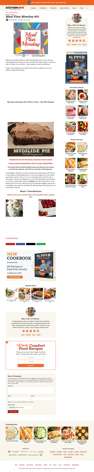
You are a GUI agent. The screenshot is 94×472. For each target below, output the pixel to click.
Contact (38, 334)
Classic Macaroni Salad (82, 154)
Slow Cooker (71, 454)
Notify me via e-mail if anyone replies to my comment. (21, 402)
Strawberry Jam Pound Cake (83, 117)
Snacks (77, 454)
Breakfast (71, 451)
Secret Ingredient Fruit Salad (82, 133)
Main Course (83, 451)
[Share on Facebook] (20, 244)
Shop (33, 334)
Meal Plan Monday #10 (50, 301)
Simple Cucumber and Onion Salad (40, 441)
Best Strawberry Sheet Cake (70, 117)
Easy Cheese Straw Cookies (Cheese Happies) (82, 442)
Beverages (59, 451)
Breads (65, 451)
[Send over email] (41, 244)
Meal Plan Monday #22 (37, 301)
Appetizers (52, 451)
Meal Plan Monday (13, 12)
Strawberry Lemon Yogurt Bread (70, 101)
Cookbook (28, 334)
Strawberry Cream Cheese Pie (83, 101)
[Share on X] (30, 244)
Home (7, 12)
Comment (10, 386)
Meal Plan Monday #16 (11, 300)
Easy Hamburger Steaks (82, 186)
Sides (64, 454)
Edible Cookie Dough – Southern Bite (19, 194)
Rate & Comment (10, 14)
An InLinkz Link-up (12, 238)
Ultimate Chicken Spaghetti (70, 170)
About (22, 334)
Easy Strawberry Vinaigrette (70, 133)
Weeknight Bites (68, 457)
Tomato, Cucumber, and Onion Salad (68, 441)
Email (33, 396)
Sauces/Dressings (57, 454)
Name (9, 396)
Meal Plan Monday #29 (24, 301)
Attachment (18, 404)
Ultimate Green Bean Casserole (70, 154)
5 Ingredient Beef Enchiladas (82, 170)
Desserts (77, 451)
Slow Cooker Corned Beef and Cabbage (70, 186)
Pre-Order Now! (61, 2)
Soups (81, 454)
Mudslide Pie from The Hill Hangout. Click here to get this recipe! (30, 159)
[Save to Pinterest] (10, 244)
